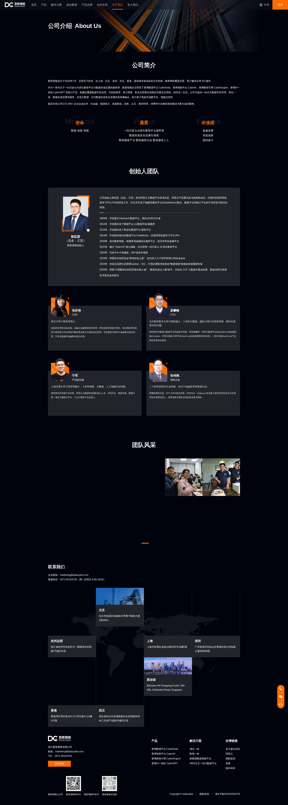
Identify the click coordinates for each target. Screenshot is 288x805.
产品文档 (87, 4)
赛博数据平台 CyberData (165, 687)
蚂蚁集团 (230, 697)
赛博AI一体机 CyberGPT (165, 701)
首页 (34, 4)
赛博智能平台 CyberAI (163, 692)
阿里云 (229, 692)
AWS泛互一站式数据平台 (203, 701)
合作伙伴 (102, 4)
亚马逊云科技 (233, 687)
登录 (280, 4)
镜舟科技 (230, 706)
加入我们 (133, 4)
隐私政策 (204, 732)
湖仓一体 (194, 687)
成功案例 (71, 4)
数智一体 (194, 692)
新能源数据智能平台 (200, 697)
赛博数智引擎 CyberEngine (166, 697)
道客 (228, 701)
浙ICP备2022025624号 (227, 732)
